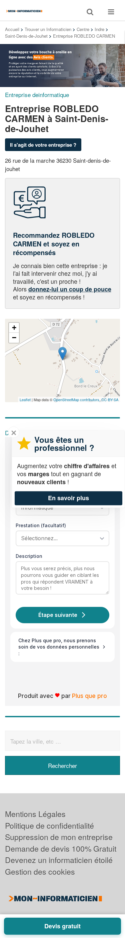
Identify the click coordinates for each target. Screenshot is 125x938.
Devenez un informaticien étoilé (59, 859)
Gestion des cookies (40, 871)
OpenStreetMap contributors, (77, 399)
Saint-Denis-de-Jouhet (26, 36)
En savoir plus (68, 498)
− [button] (14, 337)
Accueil (12, 29)
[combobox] (60, 538)
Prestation (41, 525)
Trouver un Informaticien (48, 29)
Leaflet (25, 399)
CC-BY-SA (109, 399)
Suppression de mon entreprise (59, 836)
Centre (83, 29)
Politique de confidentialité (49, 825)
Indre (99, 29)
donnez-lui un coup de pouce (69, 289)
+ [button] (14, 327)
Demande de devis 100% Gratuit (60, 848)
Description (29, 556)
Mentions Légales (35, 813)
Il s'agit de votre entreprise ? (43, 144)
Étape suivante (57, 615)
